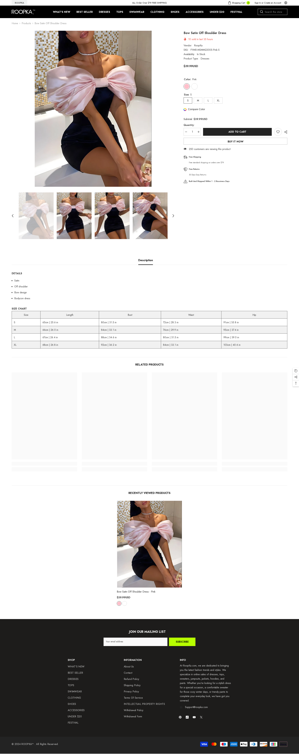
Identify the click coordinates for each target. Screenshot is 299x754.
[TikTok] (187, 717)
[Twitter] (201, 717)
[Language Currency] (285, 2)
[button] (12, 215)
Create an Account (272, 2)
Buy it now (235, 141)
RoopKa (198, 45)
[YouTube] (194, 717)
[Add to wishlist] (278, 132)
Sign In (258, 2)
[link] (44, 464)
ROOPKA (19, 2)
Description (145, 260)
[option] (93, 109)
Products (26, 23)
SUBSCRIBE (182, 642)
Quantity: (189, 125)
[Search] (272, 12)
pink (119, 603)
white (124, 603)
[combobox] (272, 12)
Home (15, 23)
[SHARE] (284, 132)
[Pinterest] (180, 717)
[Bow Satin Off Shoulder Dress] (149, 544)
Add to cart (237, 132)
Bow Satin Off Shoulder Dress (136, 591)
